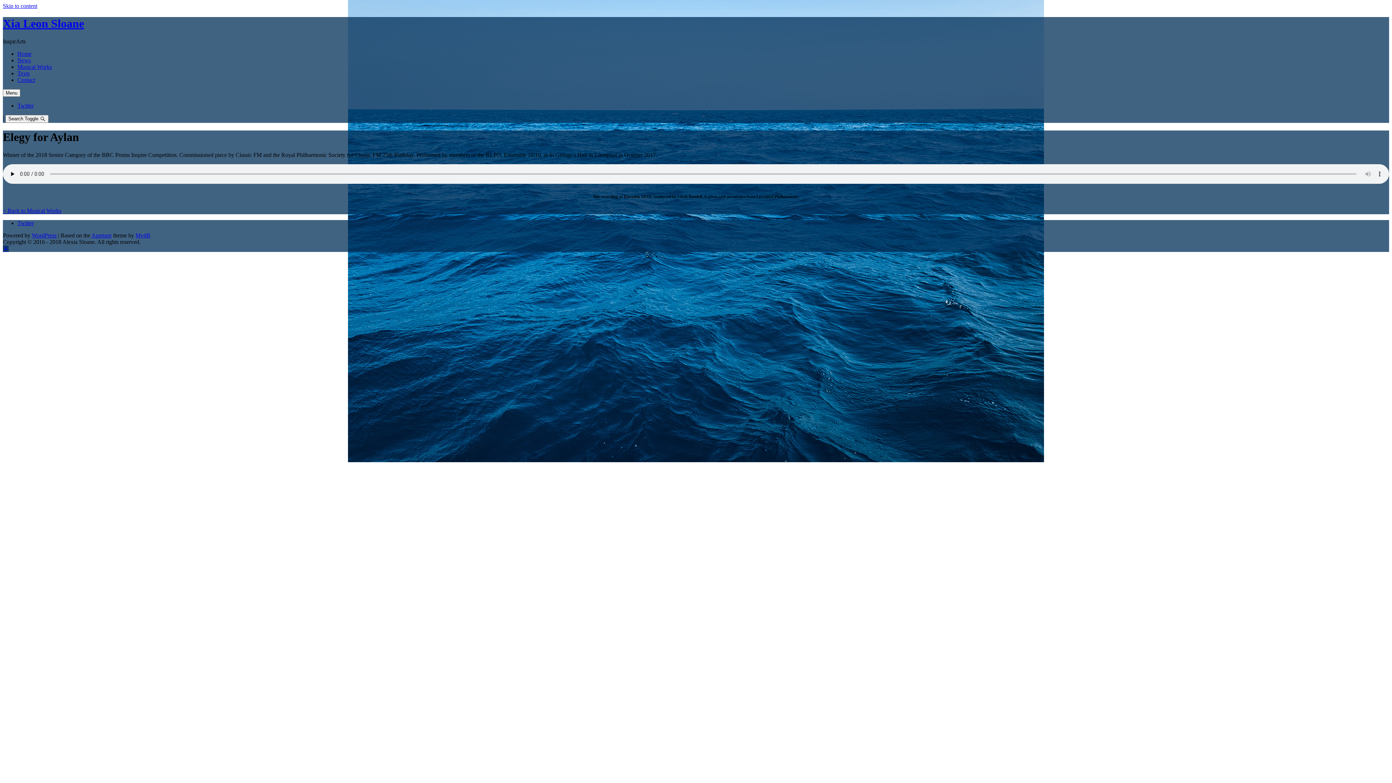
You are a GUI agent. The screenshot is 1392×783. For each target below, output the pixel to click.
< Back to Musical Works (32, 211)
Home (24, 54)
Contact (26, 80)
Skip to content (20, 6)
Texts (23, 73)
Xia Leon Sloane (43, 23)
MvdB (143, 235)
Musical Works (34, 67)
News (24, 60)
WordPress (44, 235)
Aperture (101, 235)
